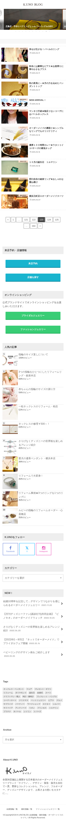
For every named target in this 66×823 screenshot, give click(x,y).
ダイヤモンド (20, 693)
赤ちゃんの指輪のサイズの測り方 (37, 389)
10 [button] (46, 31)
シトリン (27, 711)
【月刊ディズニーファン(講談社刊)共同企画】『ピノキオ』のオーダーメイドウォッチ (31, 616)
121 (26, 219)
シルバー (56, 704)
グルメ (59, 700)
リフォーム (8, 693)
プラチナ (7, 711)
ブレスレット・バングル (47, 696)
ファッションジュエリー (33, 329)
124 (49, 219)
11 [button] (49, 31)
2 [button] (19, 31)
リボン (32, 708)
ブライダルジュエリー (33, 315)
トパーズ (37, 711)
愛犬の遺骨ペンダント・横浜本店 (37, 458)
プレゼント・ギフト (43, 689)
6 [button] (32, 31)
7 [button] (36, 31)
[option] (33, 16)
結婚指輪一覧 (12, 809)
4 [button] (26, 31)
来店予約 (33, 263)
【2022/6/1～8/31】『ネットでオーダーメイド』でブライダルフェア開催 (31, 641)
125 (57, 219)
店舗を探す (33, 277)
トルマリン (53, 708)
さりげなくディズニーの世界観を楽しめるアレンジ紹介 (41, 443)
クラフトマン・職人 (12, 696)
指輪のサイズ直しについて (33, 354)
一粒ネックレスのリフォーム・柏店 (38, 406)
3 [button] (22, 31)
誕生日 (32, 693)
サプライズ (8, 704)
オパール (17, 711)
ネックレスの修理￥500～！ (34, 423)
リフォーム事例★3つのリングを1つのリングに (41, 495)
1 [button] (16, 31)
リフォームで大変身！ (31, 475)
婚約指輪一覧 (26, 809)
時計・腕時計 (28, 696)
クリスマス (23, 700)
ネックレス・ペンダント (14, 689)
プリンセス (42, 708)
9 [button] (43, 31)
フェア (29, 689)
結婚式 (40, 693)
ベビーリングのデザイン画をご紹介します (26, 654)
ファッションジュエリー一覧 (48, 809)
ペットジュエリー (38, 700)
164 (33, 226)
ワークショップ (33, 704)
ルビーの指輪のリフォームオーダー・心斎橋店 (41, 512)
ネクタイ (46, 704)
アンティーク (20, 708)
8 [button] (39, 31)
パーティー (20, 704)
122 (34, 219)
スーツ (48, 693)
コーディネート (10, 700)
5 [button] (29, 31)
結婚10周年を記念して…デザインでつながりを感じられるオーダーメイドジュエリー (31, 603)
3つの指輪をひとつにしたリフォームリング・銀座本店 (40, 373)
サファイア (8, 708)
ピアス (51, 700)
